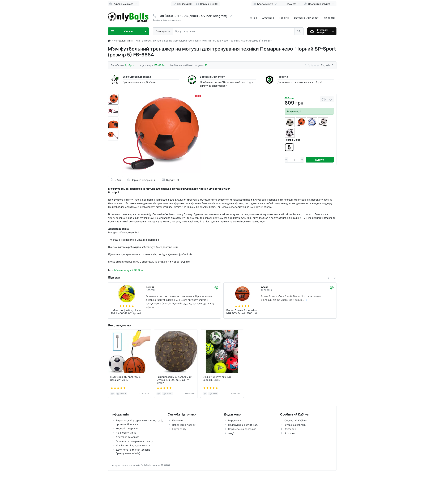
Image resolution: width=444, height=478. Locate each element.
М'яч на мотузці (123, 270)
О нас (253, 17)
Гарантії (284, 17)
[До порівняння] (323, 99)
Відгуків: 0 (327, 65)
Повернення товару (183, 424)
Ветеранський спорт (306, 17)
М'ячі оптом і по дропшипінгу (133, 445)
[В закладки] (330, 99)
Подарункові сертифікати (243, 424)
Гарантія (283, 76)
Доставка (268, 17)
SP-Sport (139, 270)
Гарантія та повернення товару (134, 441)
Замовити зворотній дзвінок (167, 20)
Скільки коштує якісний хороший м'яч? (217, 378)
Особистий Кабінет (295, 420)
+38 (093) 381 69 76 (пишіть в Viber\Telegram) (192, 16)
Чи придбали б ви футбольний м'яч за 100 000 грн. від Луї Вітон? (174, 380)
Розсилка (290, 433)
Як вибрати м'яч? (126, 432)
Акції (231, 433)
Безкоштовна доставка (137, 76)
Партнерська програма (242, 428)
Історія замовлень (295, 424)
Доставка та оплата (127, 436)
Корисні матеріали (127, 428)
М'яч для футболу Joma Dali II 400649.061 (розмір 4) (126, 312)
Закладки (290, 428)
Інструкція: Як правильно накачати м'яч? (125, 378)
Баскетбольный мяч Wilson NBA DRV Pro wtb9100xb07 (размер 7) (242, 312)
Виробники (234, 420)
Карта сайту (179, 428)
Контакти (329, 17)
